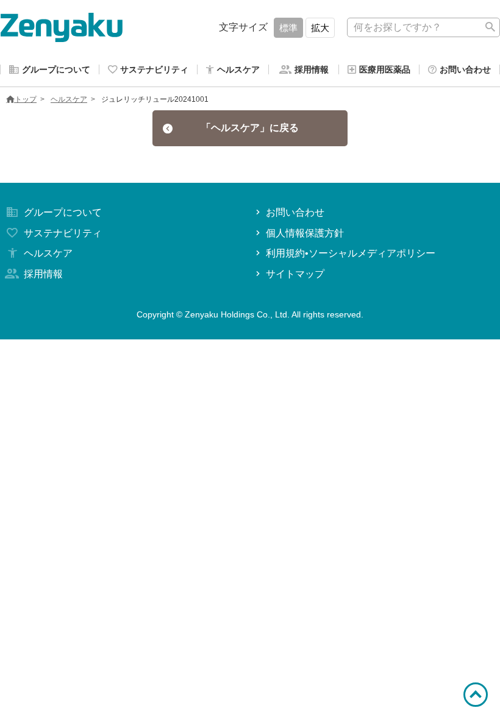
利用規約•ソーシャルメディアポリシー (350, 253)
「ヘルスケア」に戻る (250, 127)
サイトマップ (295, 274)
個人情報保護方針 (305, 233)
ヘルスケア (69, 99)
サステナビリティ (63, 233)
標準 (288, 28)
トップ (26, 99)
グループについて (63, 212)
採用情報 (43, 274)
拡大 (320, 28)
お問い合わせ (295, 212)
